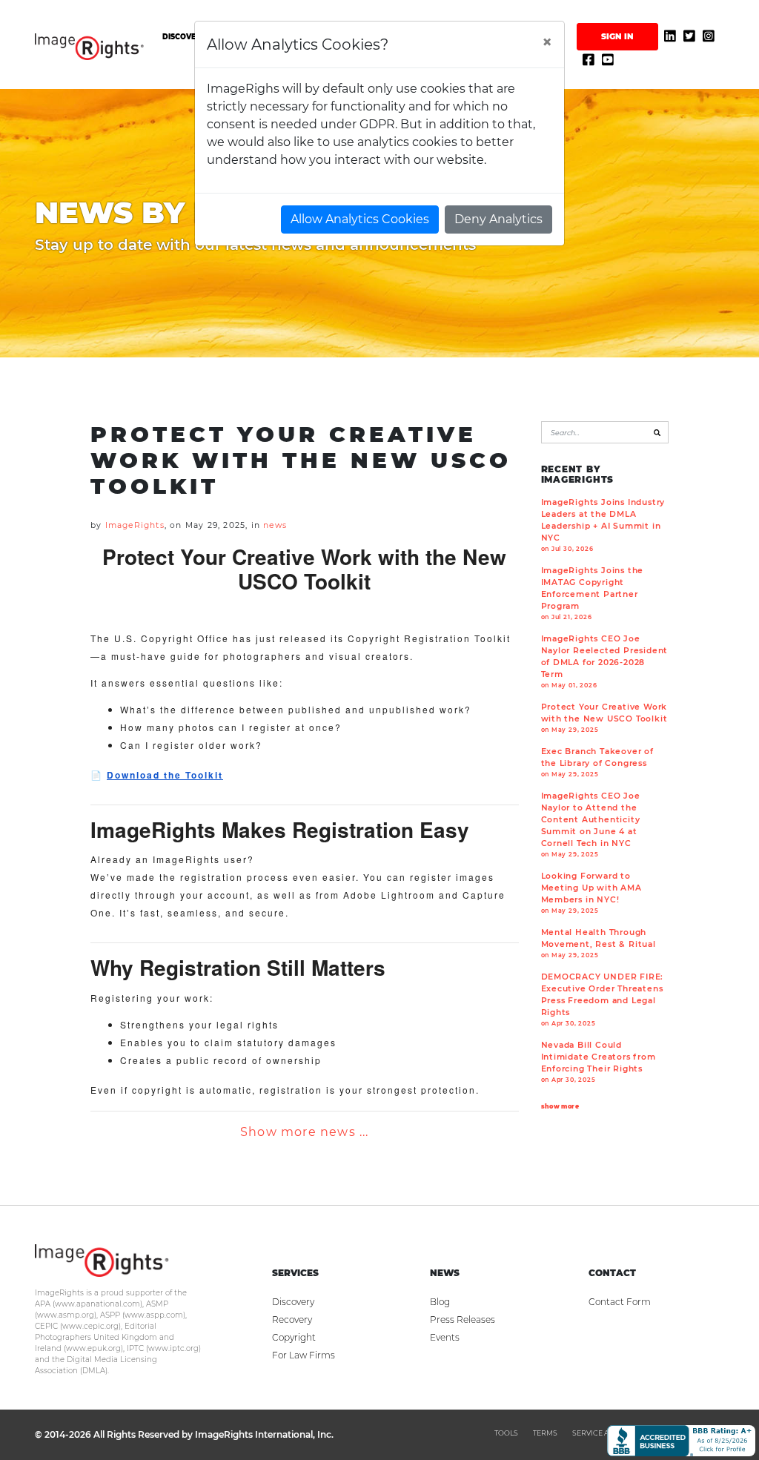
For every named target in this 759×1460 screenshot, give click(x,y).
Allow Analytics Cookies (360, 219)
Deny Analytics (498, 219)
